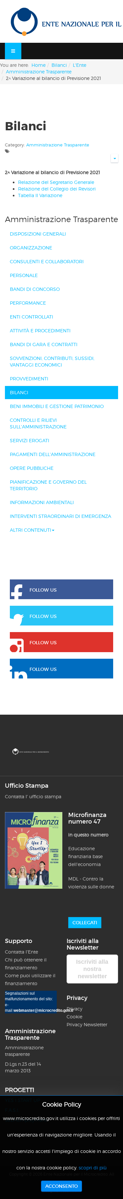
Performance (28, 303)
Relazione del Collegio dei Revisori (57, 188)
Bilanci (59, 65)
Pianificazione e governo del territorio (48, 485)
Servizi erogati (29, 440)
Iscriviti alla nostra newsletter (92, 969)
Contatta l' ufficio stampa (33, 796)
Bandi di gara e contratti (43, 344)
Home (38, 65)
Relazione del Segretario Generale (56, 182)
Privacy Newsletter (87, 1024)
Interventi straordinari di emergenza (60, 516)
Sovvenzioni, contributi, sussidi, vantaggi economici (52, 361)
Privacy (75, 1008)
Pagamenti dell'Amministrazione (52, 454)
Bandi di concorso (35, 289)
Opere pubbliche (31, 468)
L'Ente (79, 65)
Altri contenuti (30, 530)
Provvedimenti (29, 378)
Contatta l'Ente (21, 952)
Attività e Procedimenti (40, 330)
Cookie (74, 1016)
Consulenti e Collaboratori (47, 261)
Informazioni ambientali (42, 502)
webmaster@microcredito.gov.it (43, 1010)
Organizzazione (31, 247)
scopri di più (93, 1167)
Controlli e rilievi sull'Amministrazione (38, 423)
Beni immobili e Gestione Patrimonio (57, 406)
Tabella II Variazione (40, 195)
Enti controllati (31, 316)
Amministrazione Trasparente (39, 71)
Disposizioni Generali (38, 234)
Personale (24, 275)
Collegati (84, 923)
